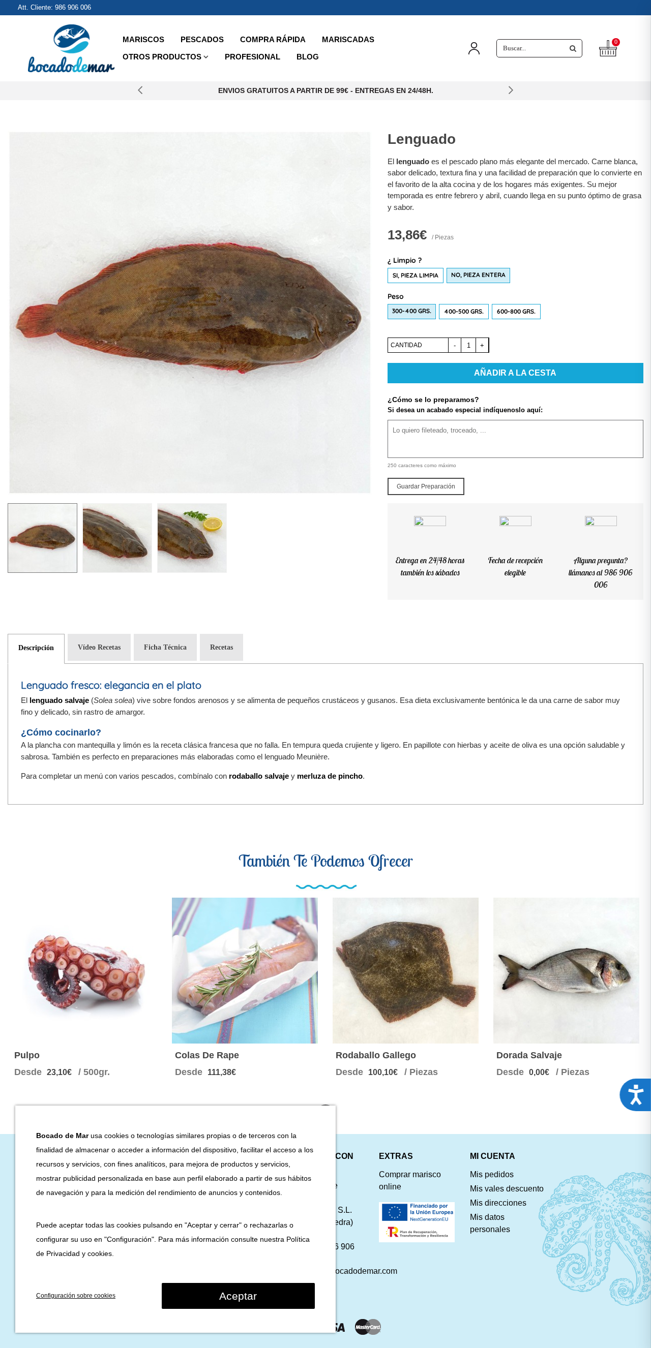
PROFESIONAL (252, 56)
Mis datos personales (490, 1223)
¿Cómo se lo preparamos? (433, 399)
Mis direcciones (498, 1203)
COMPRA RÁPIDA (273, 39)
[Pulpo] (84, 971)
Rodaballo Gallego (376, 1055)
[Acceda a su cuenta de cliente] (474, 48)
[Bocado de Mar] (71, 48)
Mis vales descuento (507, 1188)
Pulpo (27, 1055)
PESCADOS (202, 39)
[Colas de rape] (245, 971)
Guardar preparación (426, 486)
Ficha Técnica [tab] (165, 647)
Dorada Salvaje (529, 1055)
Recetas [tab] (221, 647)
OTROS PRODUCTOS (162, 56)
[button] (140, 91)
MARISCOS (143, 39)
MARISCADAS (348, 39)
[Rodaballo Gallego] (406, 971)
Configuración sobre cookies (75, 1295)
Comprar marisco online (410, 1180)
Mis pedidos (492, 1174)
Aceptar (238, 1296)
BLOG (308, 56)
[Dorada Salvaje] (566, 971)
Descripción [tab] (36, 648)
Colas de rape (207, 1055)
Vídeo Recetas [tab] (99, 647)
